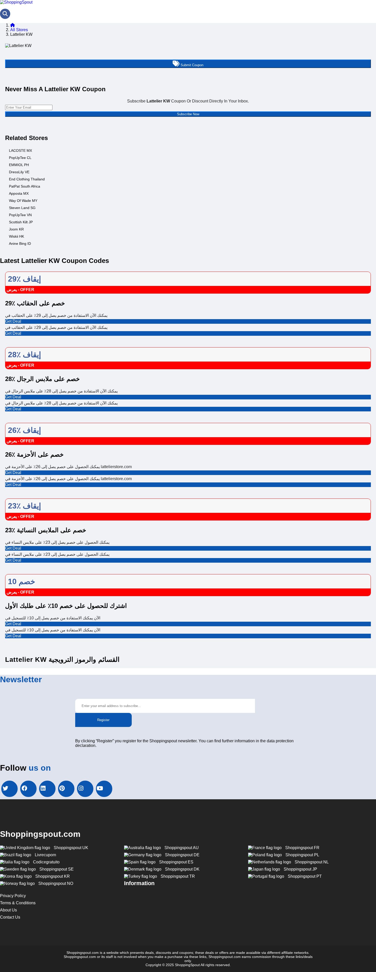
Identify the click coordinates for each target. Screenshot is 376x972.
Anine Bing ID (20, 243)
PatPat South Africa (24, 186)
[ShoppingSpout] (16, 2)
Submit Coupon (191, 65)
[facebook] (28, 789)
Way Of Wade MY (23, 201)
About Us (8, 910)
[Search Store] (5, 14)
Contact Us (10, 917)
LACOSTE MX (20, 150)
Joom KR (16, 229)
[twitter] (9, 789)
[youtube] (104, 789)
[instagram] (85, 789)
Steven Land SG (22, 208)
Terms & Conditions (18, 903)
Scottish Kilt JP (21, 222)
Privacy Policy (13, 896)
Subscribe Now (188, 114)
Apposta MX (19, 193)
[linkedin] (47, 789)
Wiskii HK (16, 236)
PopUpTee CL (20, 158)
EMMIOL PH (19, 165)
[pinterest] (66, 789)
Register (103, 720)
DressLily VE (19, 172)
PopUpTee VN (20, 215)
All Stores (19, 30)
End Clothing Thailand (27, 179)
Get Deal (13, 321)
